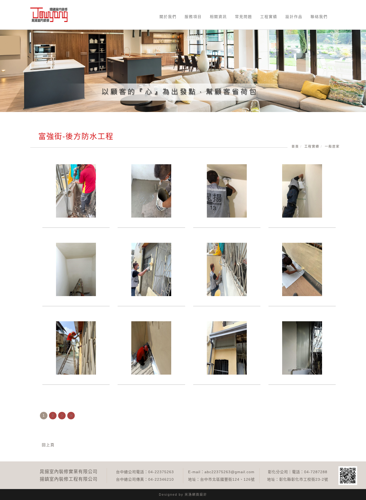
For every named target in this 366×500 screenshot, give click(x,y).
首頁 (295, 146)
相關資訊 (218, 16)
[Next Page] (62, 415)
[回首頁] (49, 15)
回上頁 (48, 445)
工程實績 (268, 16)
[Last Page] (71, 415)
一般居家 (332, 146)
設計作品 (293, 16)
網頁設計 (199, 495)
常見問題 (243, 16)
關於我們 (168, 16)
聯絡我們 (319, 16)
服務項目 (193, 16)
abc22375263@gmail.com (229, 472)
